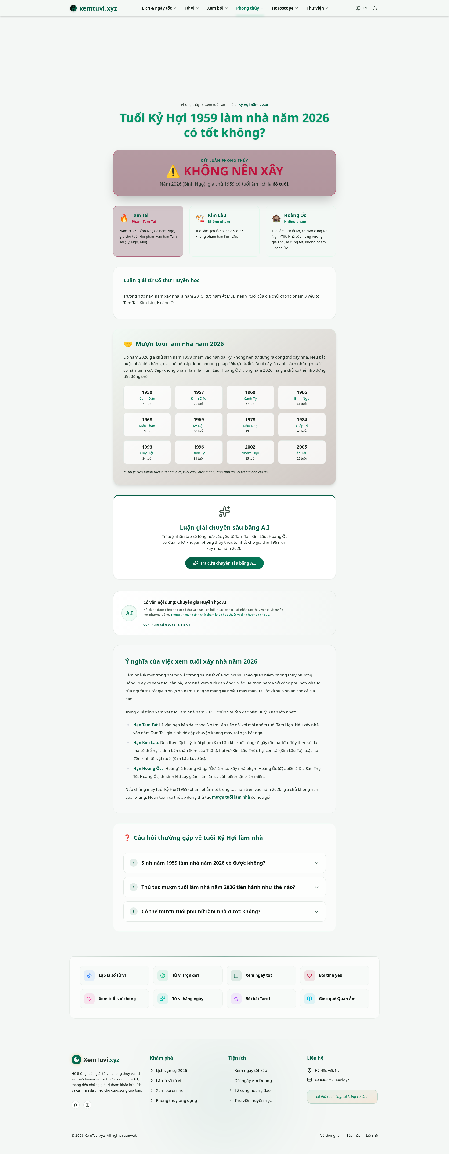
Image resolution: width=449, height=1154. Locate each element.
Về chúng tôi (330, 1135)
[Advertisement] (224, 67)
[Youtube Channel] (87, 1105)
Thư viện (315, 8)
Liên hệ (372, 1135)
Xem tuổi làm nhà (219, 104)
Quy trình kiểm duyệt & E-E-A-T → (168, 624)
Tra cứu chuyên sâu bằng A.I (228, 563)
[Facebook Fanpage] (76, 1105)
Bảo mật (353, 1135)
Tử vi (189, 8)
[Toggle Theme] (375, 8)
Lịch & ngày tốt (157, 8)
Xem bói (215, 8)
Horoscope (282, 8)
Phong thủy (247, 8)
